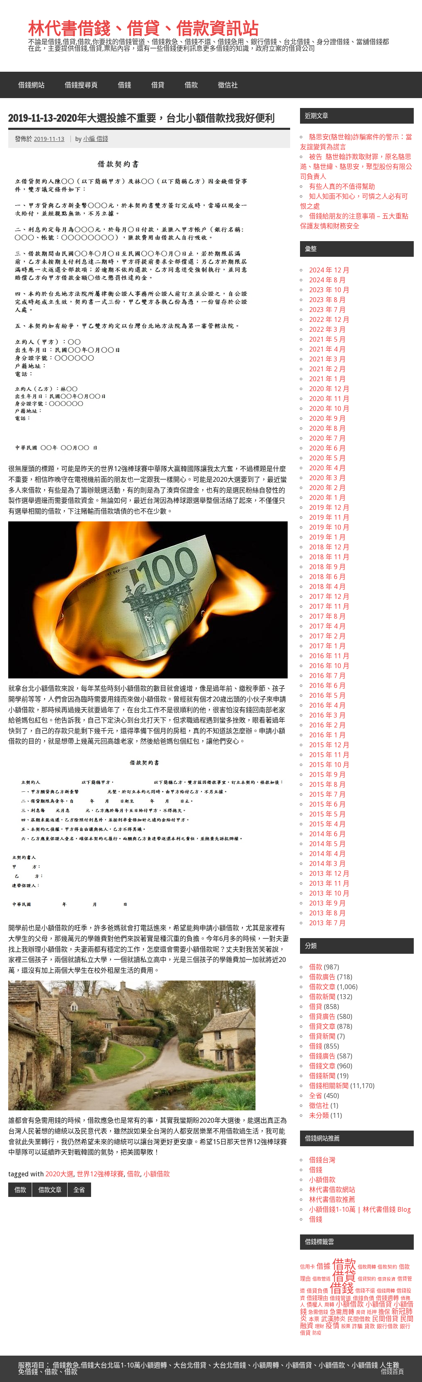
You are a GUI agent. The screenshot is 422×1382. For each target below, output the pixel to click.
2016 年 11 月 (329, 656)
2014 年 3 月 (327, 864)
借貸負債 (317, 1291)
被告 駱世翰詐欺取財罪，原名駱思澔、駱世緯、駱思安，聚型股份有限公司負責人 (356, 167)
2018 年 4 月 (327, 587)
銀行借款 (387, 1326)
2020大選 (59, 1174)
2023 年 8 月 (327, 300)
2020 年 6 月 (327, 448)
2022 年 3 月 (327, 329)
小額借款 (156, 1174)
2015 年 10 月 (329, 765)
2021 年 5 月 (327, 339)
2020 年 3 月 (327, 478)
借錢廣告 (322, 1056)
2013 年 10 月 (329, 893)
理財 (319, 1326)
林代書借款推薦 (332, 1200)
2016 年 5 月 (327, 695)
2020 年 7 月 (327, 438)
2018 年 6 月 (327, 577)
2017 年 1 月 (327, 646)
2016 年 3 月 (327, 715)
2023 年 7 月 (327, 310)
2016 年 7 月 (327, 676)
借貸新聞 (322, 1036)
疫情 (333, 1326)
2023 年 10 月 (329, 290)
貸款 (369, 1326)
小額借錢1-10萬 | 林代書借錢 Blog (360, 1209)
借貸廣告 (322, 1017)
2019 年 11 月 (329, 517)
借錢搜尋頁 (81, 84)
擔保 (384, 1312)
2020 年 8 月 (327, 428)
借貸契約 (367, 1279)
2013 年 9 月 (327, 903)
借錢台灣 (322, 1160)
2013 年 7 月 (327, 923)
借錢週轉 (387, 1298)
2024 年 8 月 (327, 280)
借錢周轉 (386, 1291)
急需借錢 (318, 1312)
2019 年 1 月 (327, 537)
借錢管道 (340, 1298)
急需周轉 (342, 1312)
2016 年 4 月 (327, 705)
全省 (79, 1190)
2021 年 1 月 (327, 379)
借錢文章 (322, 1066)
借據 (323, 1266)
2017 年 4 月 (327, 626)
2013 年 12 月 (329, 874)
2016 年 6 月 (327, 686)
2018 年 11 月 (329, 557)
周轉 (329, 1305)
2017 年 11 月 (329, 606)
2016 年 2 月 (327, 725)
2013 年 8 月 (327, 913)
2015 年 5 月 (327, 814)
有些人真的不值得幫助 (342, 186)
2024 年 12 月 (329, 270)
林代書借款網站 (332, 1190)
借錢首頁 (392, 1371)
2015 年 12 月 (329, 745)
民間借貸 (385, 1319)
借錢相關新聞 (329, 1086)
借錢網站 (31, 84)
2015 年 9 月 (327, 775)
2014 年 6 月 (327, 834)
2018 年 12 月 (329, 547)
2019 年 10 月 (329, 527)
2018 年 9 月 (327, 567)
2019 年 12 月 (329, 508)
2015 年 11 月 (329, 755)
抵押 (372, 1312)
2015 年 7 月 (327, 794)
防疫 (316, 1333)
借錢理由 (317, 1298)
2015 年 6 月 (327, 804)
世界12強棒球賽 (100, 1174)
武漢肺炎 (333, 1319)
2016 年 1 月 (327, 735)
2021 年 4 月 (327, 349)
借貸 (157, 84)
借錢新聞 (322, 1076)
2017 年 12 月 (329, 597)
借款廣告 (322, 977)
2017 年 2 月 (327, 636)
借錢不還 (365, 1291)
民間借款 (358, 1319)
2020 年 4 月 (327, 468)
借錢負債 (363, 1298)
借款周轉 (367, 1267)
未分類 (319, 1115)
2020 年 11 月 (329, 399)
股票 (345, 1326)
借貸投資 (386, 1279)
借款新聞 (322, 997)
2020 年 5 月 (327, 458)
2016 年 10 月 (329, 666)
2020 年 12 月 (329, 389)
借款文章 (49, 1190)
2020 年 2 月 (327, 488)
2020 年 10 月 (329, 409)
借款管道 (321, 1279)
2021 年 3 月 (327, 359)
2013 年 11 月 (329, 883)
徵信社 (228, 84)
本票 (314, 1319)
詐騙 (357, 1326)
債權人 (315, 1305)
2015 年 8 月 (327, 784)
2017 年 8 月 (327, 616)
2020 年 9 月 (327, 418)
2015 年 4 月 (327, 824)
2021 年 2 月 (327, 369)
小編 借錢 (95, 139)
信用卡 (307, 1267)
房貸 (360, 1312)
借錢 (124, 84)
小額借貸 (379, 1304)
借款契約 (387, 1267)
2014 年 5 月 (327, 844)
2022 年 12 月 (329, 320)
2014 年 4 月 (327, 854)
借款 (191, 84)
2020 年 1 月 (327, 498)
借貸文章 (322, 1026)
